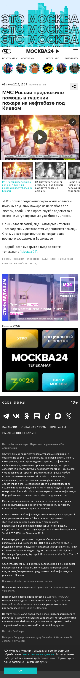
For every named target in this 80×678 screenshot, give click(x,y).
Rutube (37, 416)
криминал (19, 259)
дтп (37, 263)
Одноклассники (27, 416)
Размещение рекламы (19, 433)
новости (7, 263)
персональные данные (38, 654)
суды (45, 259)
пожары (6, 259)
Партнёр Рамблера (13, 631)
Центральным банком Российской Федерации (36, 602)
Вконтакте (16, 416)
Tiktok (47, 416)
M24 (22, 403)
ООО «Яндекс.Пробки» (34, 608)
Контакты (58, 427)
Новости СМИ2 (11, 326)
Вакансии (9, 427)
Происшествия (38, 85)
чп (31, 263)
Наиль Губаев (65, 259)
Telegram (6, 416)
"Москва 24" (28, 251)
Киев (53, 259)
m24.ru (12, 454)
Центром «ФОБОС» (58, 597)
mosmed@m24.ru (58, 554)
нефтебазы (21, 263)
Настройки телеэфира (15, 444)
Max (58, 416)
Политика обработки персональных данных (27, 581)
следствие (33, 259)
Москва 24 (40, 51)
